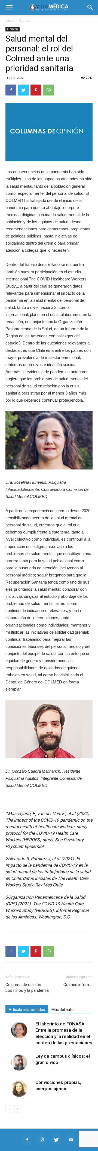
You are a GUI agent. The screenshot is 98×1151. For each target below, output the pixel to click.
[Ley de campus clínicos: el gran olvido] (19, 1062)
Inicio (9, 20)
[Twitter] (56, 1139)
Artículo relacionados (27, 1009)
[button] (90, 7)
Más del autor (63, 1009)
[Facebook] (27, 1139)
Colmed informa (78, 984)
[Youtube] (71, 1139)
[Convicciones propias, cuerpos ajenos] (19, 1088)
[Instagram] (41, 1139)
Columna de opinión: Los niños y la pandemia (27, 987)
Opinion (25, 20)
